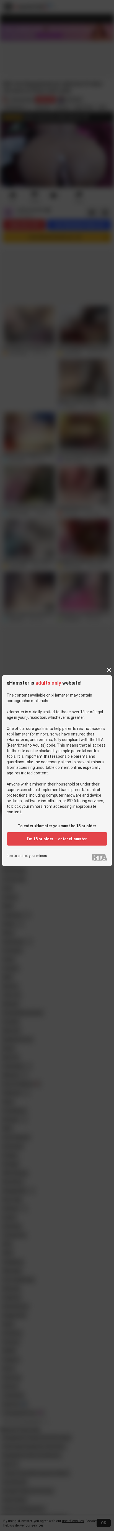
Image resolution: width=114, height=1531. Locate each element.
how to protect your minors (27, 856)
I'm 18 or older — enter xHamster (57, 839)
